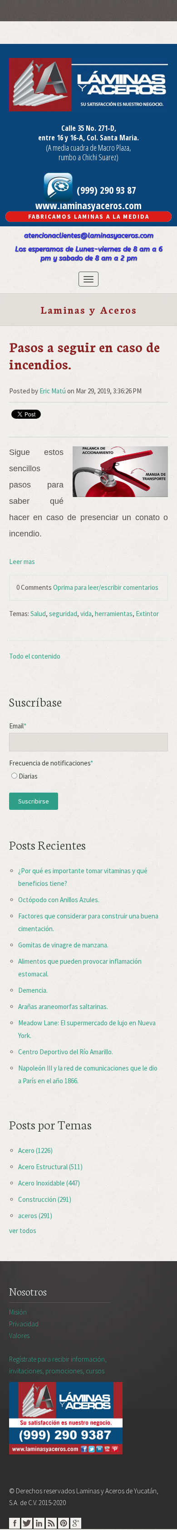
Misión (18, 1312)
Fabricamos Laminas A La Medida (88, 216)
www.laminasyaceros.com (88, 205)
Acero (35, 1150)
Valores (19, 1335)
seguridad (63, 613)
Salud (38, 613)
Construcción (44, 1199)
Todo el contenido (34, 656)
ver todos (22, 1230)
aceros (35, 1215)
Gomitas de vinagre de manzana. (63, 945)
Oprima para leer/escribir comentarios (105, 587)
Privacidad (24, 1324)
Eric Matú (52, 391)
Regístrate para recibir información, (58, 1365)
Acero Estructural (50, 1166)
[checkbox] (88, 778)
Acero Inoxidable (49, 1183)
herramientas (114, 613)
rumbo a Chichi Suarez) (88, 157)
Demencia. (33, 990)
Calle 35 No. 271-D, (88, 128)
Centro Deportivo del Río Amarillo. (65, 1051)
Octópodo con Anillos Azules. (58, 899)
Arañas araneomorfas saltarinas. (63, 1006)
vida (86, 613)
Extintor (147, 613)
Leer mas (22, 561)
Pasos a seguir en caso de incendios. (84, 355)
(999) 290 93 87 (105, 189)
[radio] (88, 778)
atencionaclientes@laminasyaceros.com (88, 235)
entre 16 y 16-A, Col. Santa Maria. (88, 138)
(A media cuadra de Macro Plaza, (88, 147)
